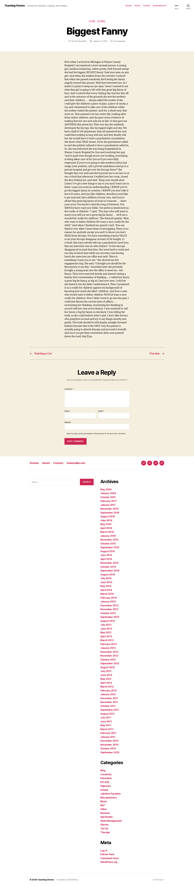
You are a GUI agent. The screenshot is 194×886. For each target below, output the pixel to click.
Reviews (105, 813)
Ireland (104, 789)
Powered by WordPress (67, 879)
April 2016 (106, 528)
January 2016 (108, 535)
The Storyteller (80, 41)
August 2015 (107, 551)
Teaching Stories (14, 5)
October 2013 (108, 613)
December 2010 (109, 740)
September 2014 (109, 570)
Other (92, 21)
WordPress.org (108, 862)
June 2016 (106, 520)
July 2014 (105, 578)
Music (103, 801)
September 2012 (109, 663)
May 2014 (105, 586)
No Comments (119, 41)
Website (67, 422)
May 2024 (106, 489)
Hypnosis (105, 786)
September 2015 (109, 547)
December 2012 (109, 651)
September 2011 (109, 709)
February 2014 (108, 597)
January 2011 (107, 737)
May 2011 (105, 725)
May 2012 (105, 679)
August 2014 (107, 574)
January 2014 (108, 601)
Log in (103, 850)
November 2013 (109, 609)
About (137, 5)
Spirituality (106, 816)
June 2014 (106, 582)
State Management (111, 820)
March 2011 (106, 729)
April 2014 (106, 590)
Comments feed (109, 858)
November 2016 (109, 508)
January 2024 (108, 493)
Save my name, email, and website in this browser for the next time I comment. (96, 434)
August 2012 (107, 667)
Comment (69, 389)
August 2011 (107, 713)
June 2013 (106, 628)
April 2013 (106, 636)
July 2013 (105, 624)
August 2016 (107, 516)
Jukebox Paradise (110, 793)
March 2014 (107, 593)
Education (106, 778)
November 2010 (109, 744)
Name (67, 411)
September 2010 (109, 752)
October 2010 (108, 748)
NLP (102, 805)
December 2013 (109, 605)
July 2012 (105, 671)
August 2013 (107, 621)
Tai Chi (104, 828)
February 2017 (108, 501)
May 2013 (105, 632)
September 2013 (109, 617)
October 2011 (108, 706)
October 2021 (108, 497)
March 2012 (107, 686)
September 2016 (109, 512)
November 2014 (109, 562)
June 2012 (106, 675)
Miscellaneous (108, 797)
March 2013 (107, 640)
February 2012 (108, 690)
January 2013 (108, 648)
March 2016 (107, 532)
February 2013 (108, 644)
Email (101, 411)
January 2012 (108, 694)
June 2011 (106, 721)
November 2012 (109, 655)
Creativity (105, 774)
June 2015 (106, 555)
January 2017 (108, 505)
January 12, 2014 (100, 41)
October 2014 (108, 566)
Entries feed (107, 854)
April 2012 (106, 682)
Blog (103, 770)
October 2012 (108, 659)
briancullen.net (159, 5)
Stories (128, 5)
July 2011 (105, 717)
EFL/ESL (105, 782)
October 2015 (108, 543)
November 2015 (109, 539)
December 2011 (109, 698)
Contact (146, 5)
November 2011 (109, 702)
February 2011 (108, 733)
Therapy (105, 832)
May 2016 (105, 524)
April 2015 (106, 559)
